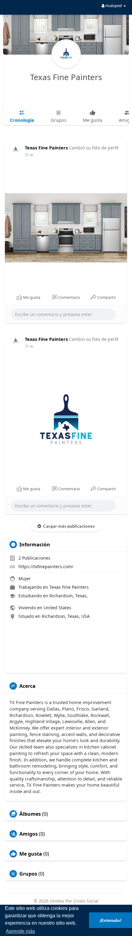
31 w (29, 154)
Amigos (28, 833)
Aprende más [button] (20, 931)
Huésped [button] (113, 5)
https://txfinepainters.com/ (45, 566)
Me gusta (30, 853)
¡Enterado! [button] (110, 920)
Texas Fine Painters (66, 77)
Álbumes (30, 813)
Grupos (28, 873)
